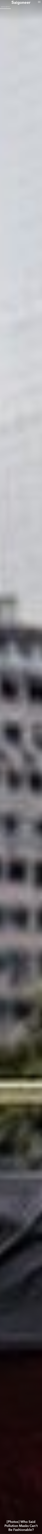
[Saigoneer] (21, 2)
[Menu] (39, 2)
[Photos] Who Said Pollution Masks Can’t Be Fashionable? (21, 1525)
